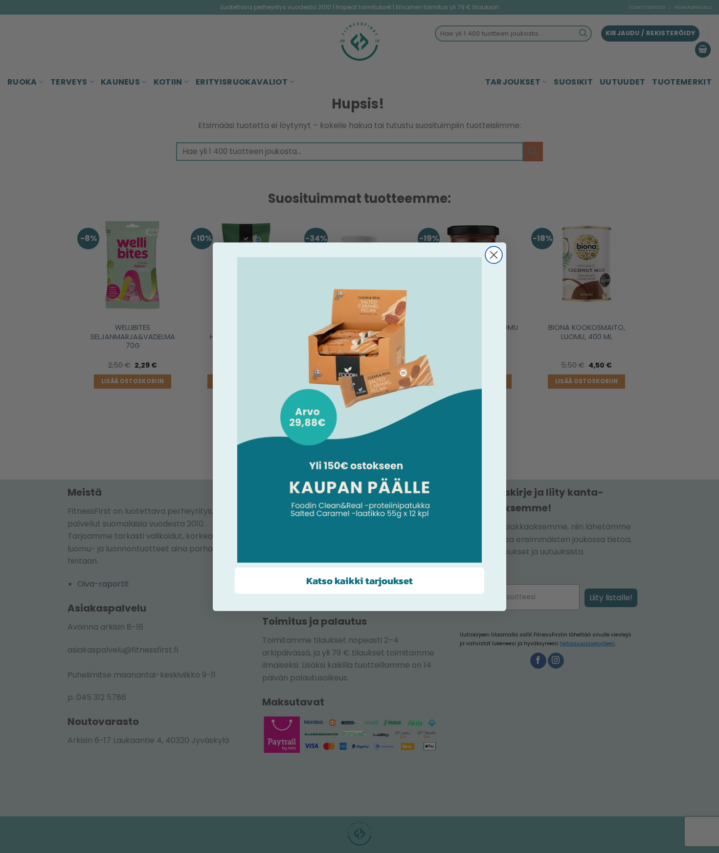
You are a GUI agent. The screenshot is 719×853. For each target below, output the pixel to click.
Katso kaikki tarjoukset (359, 580)
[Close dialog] (493, 254)
